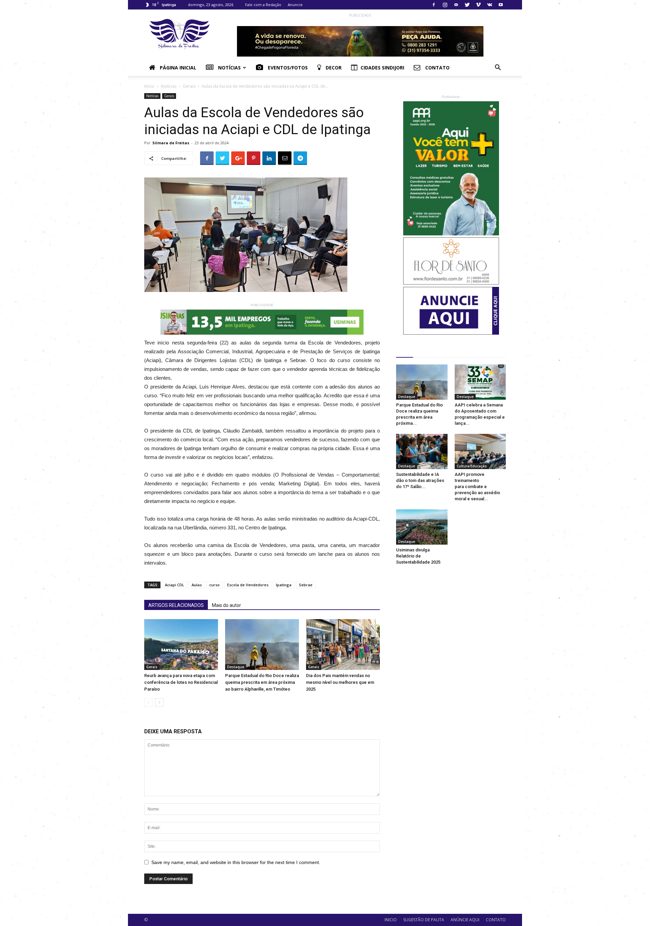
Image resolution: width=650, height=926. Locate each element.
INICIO (391, 920)
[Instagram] (445, 4)
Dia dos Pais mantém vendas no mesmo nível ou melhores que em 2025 (340, 682)
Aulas (197, 584)
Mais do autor (226, 605)
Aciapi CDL (174, 584)
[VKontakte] (489, 4)
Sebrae (305, 584)
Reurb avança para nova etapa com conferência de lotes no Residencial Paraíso (181, 682)
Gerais (189, 86)
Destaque (235, 667)
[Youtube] (501, 4)
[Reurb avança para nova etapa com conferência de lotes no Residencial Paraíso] (181, 644)
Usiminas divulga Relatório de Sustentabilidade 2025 (418, 556)
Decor (333, 67)
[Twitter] (467, 4)
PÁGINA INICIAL (177, 67)
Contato (437, 67)
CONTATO (496, 920)
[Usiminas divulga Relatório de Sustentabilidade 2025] (422, 527)
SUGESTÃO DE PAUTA (423, 920)
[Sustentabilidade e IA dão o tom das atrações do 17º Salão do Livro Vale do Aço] (422, 451)
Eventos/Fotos (287, 67)
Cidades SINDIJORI (382, 67)
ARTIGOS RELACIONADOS (176, 605)
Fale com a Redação (263, 4)
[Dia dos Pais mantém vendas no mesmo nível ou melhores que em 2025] (343, 644)
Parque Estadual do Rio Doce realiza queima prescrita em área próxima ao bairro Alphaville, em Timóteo (262, 682)
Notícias (229, 67)
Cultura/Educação (472, 466)
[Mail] (456, 4)
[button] (498, 68)
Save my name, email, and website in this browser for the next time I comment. (235, 862)
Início (149, 86)
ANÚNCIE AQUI (465, 920)
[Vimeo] (478, 4)
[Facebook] (434, 4)
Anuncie (295, 4)
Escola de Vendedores (247, 584)
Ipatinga (283, 584)
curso (214, 584)
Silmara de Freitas (170, 142)
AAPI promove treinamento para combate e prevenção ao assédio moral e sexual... (477, 486)
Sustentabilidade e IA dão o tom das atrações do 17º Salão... (420, 480)
